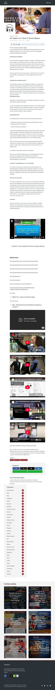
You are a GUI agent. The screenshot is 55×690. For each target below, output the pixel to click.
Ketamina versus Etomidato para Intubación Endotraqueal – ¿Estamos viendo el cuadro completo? (40, 646)
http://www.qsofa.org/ (15, 280)
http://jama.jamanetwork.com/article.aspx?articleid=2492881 (24, 261)
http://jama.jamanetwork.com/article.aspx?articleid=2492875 (24, 265)
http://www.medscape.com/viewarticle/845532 (21, 283)
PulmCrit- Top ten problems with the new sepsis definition (29, 246)
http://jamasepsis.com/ (15, 276)
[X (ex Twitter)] (8, 676)
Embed (25, 47)
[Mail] (11, 676)
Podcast (13, 36)
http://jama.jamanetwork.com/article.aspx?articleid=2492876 (24, 268)
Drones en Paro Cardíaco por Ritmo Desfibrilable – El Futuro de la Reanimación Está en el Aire (39, 621)
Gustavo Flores (14, 40)
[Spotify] (14, 676)
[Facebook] (5, 676)
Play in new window (18, 47)
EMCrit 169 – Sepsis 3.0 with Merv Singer (24, 297)
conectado (22, 480)
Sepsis (16, 36)
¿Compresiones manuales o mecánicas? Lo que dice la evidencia (15, 621)
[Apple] (17, 676)
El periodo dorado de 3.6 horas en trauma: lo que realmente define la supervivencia (15, 597)
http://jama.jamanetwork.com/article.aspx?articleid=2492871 (24, 272)
